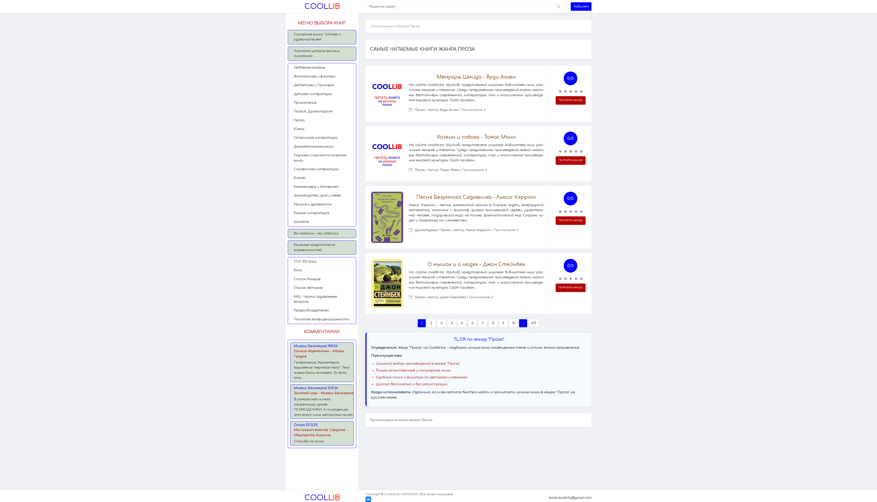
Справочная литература (316, 169)
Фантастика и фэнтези (314, 76)
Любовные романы (309, 67)
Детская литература (313, 94)
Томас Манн (450, 170)
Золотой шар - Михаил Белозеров (323, 393)
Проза (299, 120)
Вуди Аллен (449, 110)
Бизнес (300, 178)
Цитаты (301, 221)
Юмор (299, 129)
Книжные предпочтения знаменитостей (314, 247)
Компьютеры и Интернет (316, 187)
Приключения (305, 102)
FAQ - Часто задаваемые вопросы (315, 299)
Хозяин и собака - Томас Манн (476, 137)
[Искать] (558, 6)
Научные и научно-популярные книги (320, 158)
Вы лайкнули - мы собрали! (316, 233)
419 (533, 323)
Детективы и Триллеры (314, 85)
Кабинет (581, 6)
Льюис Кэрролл (478, 230)
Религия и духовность (313, 204)
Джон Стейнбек (453, 297)
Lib (322, 7)
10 (513, 323)
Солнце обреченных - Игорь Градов (319, 353)
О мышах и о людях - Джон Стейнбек (476, 264)
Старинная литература (316, 137)
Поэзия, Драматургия (313, 111)
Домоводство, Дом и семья (317, 195)
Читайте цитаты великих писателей (317, 53)
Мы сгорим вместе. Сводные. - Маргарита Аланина (321, 432)
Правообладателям (311, 310)
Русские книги (382, 26)
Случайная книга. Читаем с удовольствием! (317, 37)
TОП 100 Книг (305, 261)
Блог (298, 270)
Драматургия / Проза (433, 230)
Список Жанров (307, 279)
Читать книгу (570, 100)
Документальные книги (314, 146)
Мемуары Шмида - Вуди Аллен (476, 77)
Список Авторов (308, 288)
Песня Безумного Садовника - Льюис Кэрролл (476, 197)
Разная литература (311, 213)
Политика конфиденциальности (321, 319)
